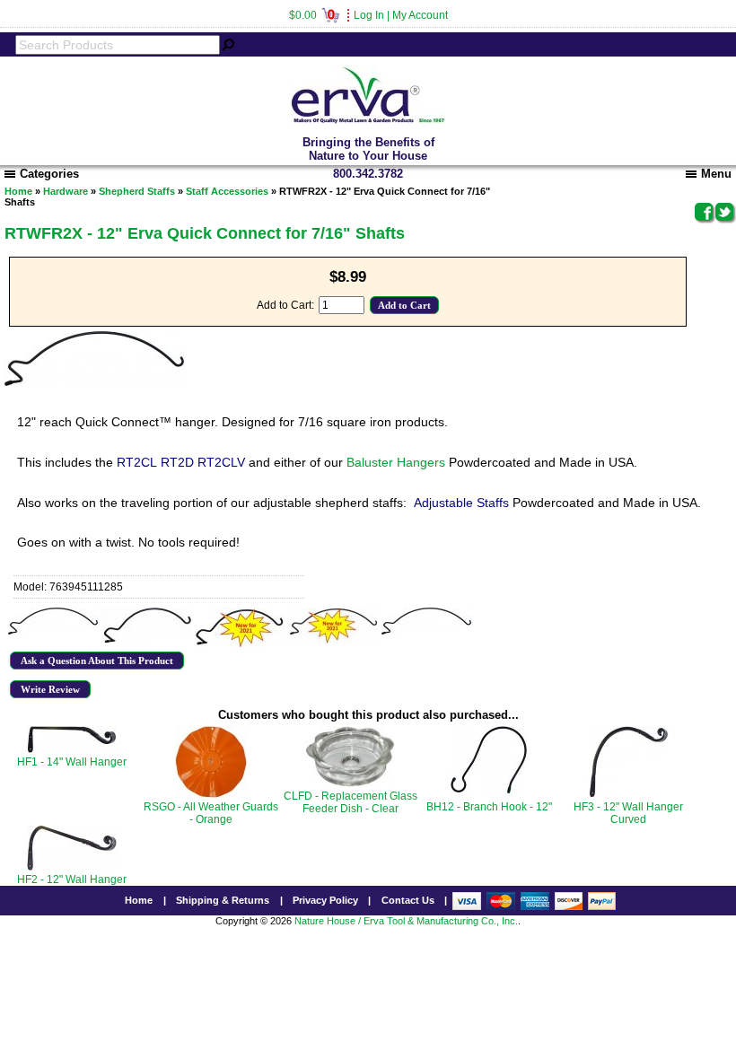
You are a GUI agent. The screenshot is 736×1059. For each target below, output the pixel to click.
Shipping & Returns (222, 900)
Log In (369, 15)
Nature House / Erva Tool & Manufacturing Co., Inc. (406, 920)
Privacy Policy (325, 900)
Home (18, 191)
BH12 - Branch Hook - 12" (489, 807)
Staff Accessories (227, 191)
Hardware (65, 191)
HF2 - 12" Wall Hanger (72, 879)
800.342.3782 (368, 173)
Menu (716, 173)
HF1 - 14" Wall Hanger (72, 762)
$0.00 (312, 15)
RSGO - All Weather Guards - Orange (211, 813)
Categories (49, 173)
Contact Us (407, 900)
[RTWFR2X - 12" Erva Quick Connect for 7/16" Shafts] (53, 621)
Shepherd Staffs (137, 191)
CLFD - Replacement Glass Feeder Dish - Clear (350, 802)
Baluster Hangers (395, 462)
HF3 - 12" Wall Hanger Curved (628, 813)
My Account (420, 15)
